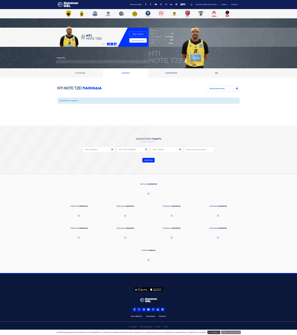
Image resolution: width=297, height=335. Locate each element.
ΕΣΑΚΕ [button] (224, 4)
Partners (234, 4)
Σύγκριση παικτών (138, 40)
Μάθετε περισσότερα (231, 332)
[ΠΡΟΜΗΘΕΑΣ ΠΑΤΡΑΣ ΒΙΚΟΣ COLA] (227, 14)
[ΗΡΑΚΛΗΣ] (95, 14)
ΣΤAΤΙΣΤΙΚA (80, 73)
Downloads (150, 316)
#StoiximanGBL (136, 4)
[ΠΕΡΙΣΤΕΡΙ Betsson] (214, 14)
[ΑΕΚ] (68, 14)
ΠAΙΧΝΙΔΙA (126, 73)
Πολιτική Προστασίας (146, 326)
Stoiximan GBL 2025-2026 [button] (206, 4)
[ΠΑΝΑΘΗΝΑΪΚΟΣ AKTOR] (174, 14)
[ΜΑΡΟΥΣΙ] (134, 14)
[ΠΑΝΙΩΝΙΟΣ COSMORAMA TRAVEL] (187, 14)
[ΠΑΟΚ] (200, 14)
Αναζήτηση (148, 160)
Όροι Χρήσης (133, 326)
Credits (165, 326)
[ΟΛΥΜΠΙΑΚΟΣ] (161, 14)
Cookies (157, 326)
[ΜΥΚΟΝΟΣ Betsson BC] (147, 14)
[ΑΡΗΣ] (81, 14)
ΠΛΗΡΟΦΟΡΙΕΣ (171, 73)
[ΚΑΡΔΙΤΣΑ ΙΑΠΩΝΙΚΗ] (108, 14)
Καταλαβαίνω (213, 332)
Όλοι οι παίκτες (138, 34)
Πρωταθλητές (136, 316)
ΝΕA (216, 73)
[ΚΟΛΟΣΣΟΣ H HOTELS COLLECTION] (121, 14)
